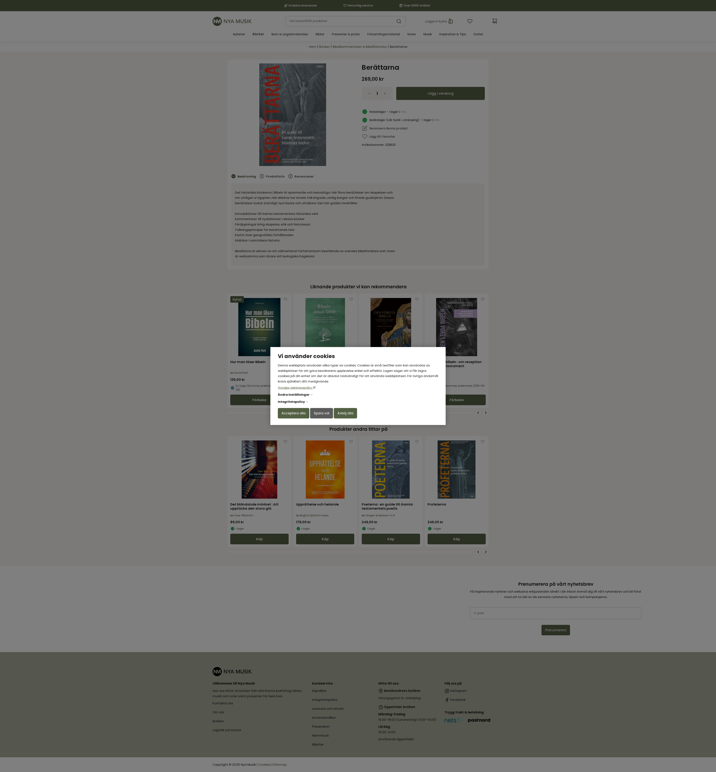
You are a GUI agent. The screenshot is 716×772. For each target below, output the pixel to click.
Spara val (321, 413)
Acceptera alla (294, 413)
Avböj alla (345, 413)
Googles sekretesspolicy (295, 388)
